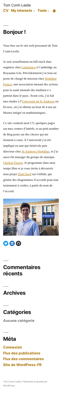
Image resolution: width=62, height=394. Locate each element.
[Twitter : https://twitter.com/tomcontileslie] (5, 243)
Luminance (28, 67)
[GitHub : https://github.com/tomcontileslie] (18, 243)
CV (6, 10)
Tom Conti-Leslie (17, 5)
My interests (21, 10)
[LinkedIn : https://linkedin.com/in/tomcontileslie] (12, 243)
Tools (42, 10)
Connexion (12, 347)
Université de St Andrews (38, 101)
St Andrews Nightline (35, 151)
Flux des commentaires (23, 359)
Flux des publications (21, 353)
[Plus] (54, 11)
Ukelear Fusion (13, 163)
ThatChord (24, 174)
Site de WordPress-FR (22, 365)
